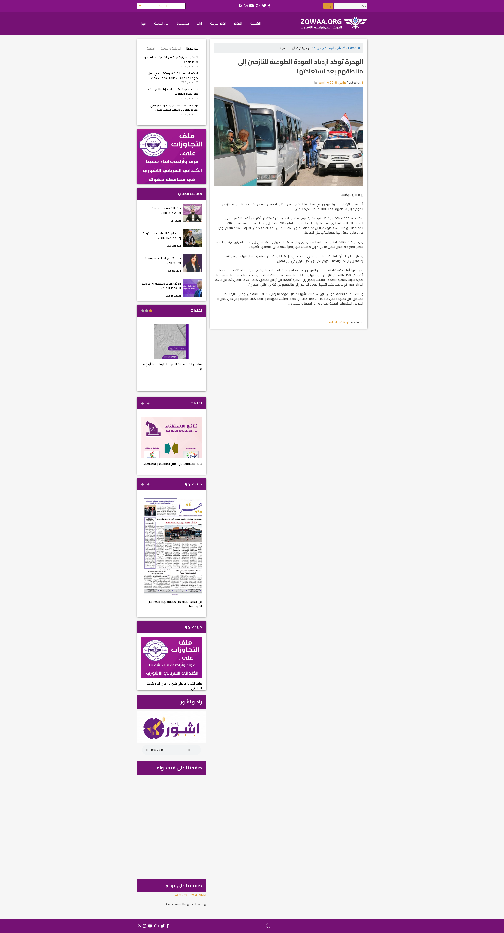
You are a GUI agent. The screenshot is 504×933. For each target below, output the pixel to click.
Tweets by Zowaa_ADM (189, 895)
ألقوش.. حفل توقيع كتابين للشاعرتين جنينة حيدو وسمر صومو (171, 59)
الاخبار (341, 48)
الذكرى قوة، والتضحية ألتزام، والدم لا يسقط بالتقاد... (161, 286)
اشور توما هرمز (174, 245)
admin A (323, 82)
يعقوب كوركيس (173, 295)
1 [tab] (151, 311)
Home (352, 48)
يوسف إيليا (176, 220)
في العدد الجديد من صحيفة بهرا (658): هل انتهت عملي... (175, 604)
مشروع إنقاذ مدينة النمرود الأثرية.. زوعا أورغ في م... (171, 366)
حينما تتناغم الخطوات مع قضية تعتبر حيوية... (163, 260)
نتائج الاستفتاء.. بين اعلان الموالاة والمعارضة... (172, 463)
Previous (149, 403)
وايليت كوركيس (174, 270)
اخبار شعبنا (192, 48)
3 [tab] (143, 311)
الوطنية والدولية (324, 48)
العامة (151, 48)
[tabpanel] (171, 350)
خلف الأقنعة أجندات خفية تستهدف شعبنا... (166, 210)
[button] (161, 6)
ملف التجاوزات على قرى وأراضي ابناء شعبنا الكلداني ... (174, 685)
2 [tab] (147, 311)
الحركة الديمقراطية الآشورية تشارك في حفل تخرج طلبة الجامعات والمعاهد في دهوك (173, 75)
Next (143, 403)
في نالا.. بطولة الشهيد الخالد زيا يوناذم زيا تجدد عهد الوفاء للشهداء (172, 91)
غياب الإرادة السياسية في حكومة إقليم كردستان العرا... (162, 235)
